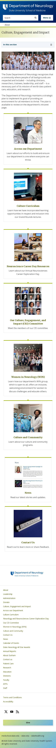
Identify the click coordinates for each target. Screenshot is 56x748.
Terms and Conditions (12, 697)
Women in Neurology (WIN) (14, 626)
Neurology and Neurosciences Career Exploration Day (26, 618)
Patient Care (8, 663)
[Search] (35, 17)
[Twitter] (6, 712)
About (5, 590)
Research (7, 667)
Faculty (6, 680)
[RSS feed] (17, 712)
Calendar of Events (11, 643)
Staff (5, 688)
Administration (9, 598)
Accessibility (8, 701)
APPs (5, 684)
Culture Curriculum (11, 614)
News (5, 639)
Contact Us (8, 635)
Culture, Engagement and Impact (17, 606)
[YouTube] (12, 712)
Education (7, 671)
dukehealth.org (37, 736)
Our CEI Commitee (11, 622)
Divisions (7, 675)
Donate (6, 602)
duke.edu (25, 736)
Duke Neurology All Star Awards (16, 647)
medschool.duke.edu (10, 736)
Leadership (7, 594)
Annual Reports (9, 651)
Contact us (7, 659)
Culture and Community (13, 631)
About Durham (9, 655)
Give (28, 722)
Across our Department (13, 610)
